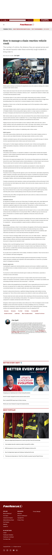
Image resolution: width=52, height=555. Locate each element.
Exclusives (6, 311)
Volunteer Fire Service (39, 313)
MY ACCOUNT (36, 20)
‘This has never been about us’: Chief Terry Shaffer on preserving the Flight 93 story (24, 456)
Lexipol (11, 546)
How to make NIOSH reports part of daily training (14, 400)
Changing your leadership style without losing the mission (16, 392)
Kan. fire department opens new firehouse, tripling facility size (19, 452)
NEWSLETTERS (30, 20)
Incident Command (8, 313)
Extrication (13, 311)
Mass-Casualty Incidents (27, 313)
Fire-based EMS (34, 311)
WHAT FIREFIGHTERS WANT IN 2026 (21, 29)
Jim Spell (16, 55)
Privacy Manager (36, 511)
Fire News (27, 311)
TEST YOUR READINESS (37, 29)
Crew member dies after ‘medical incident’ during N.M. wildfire (19, 444)
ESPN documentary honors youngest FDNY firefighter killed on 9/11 (20, 448)
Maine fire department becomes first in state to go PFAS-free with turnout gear (22, 440)
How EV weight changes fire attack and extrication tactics (16, 396)
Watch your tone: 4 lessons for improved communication (16, 403)
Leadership (17, 313)
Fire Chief (20, 311)
